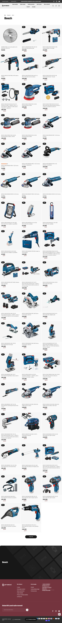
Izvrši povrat (19, 596)
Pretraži (32, 587)
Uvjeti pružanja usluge (35, 589)
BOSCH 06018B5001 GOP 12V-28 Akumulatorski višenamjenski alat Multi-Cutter (9, 405)
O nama (18, 587)
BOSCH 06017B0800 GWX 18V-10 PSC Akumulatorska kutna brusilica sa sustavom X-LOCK (51, 376)
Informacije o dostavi (21, 589)
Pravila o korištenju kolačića (22, 594)
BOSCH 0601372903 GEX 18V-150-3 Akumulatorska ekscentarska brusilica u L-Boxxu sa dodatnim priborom (51, 105)
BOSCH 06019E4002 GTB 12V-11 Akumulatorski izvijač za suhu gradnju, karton (30, 526)
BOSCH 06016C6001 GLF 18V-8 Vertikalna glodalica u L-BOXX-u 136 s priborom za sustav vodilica (30, 376)
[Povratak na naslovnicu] (5, 15)
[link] (46, 587)
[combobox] (6, 1)
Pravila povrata (34, 591)
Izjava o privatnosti (20, 591)
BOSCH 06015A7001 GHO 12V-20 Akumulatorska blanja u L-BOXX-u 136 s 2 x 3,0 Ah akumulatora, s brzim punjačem (10, 315)
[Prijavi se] (27, 610)
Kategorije (8, 15)
